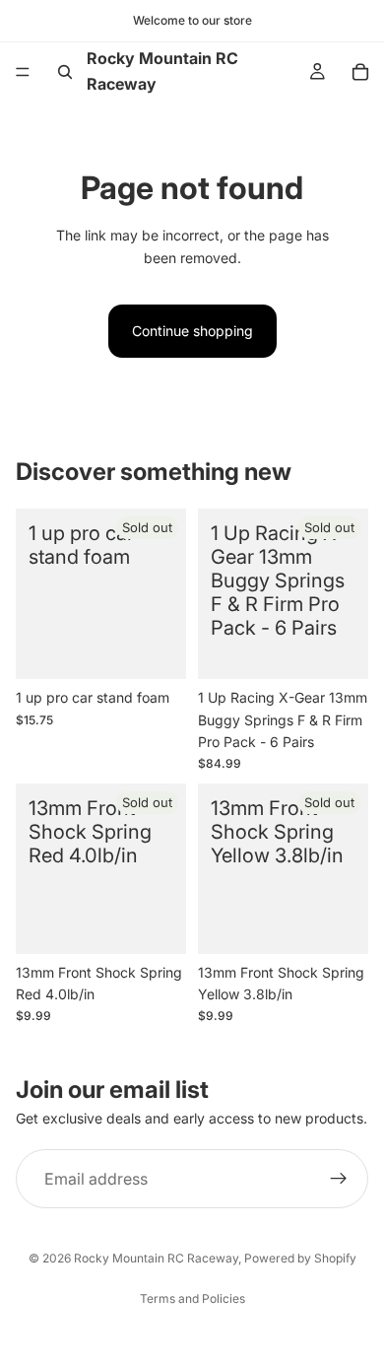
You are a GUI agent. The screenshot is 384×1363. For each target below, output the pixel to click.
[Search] (65, 72)
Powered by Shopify (300, 1258)
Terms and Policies (192, 1298)
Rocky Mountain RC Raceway (156, 1258)
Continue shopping (192, 330)
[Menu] (22, 72)
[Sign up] (338, 1178)
